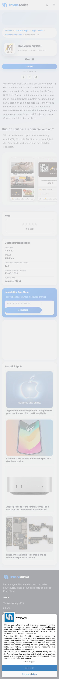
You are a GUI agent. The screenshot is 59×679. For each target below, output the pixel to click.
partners (18, 625)
